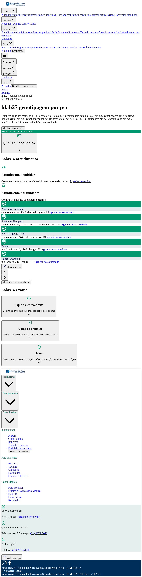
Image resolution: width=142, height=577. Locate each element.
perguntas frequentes (29, 516)
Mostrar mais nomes (13, 128)
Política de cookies (19, 451)
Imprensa (13, 441)
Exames (7, 11)
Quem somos (15, 438)
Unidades (6, 38)
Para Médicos (15, 487)
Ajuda (5, 44)
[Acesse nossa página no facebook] (9, 564)
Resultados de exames (23, 86)
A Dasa (12, 435)
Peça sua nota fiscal (49, 47)
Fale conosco (8, 47)
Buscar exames (28, 14)
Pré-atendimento (92, 47)
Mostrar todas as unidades (16, 282)
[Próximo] (4, 278)
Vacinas (7, 20)
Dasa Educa (14, 497)
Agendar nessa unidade (61, 212)
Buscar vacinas (28, 23)
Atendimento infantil (110, 32)
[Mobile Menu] (4, 55)
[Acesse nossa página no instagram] (4, 564)
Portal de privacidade (19, 448)
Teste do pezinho (89, 32)
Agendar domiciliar (80, 181)
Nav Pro (12, 493)
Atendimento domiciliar (14, 32)
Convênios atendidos (125, 14)
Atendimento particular (39, 32)
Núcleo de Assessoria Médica (24, 490)
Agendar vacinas (10, 23)
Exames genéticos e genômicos (53, 14)
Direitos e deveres (18, 475)
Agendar (6, 50)
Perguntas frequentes (27, 47)
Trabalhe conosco (18, 445)
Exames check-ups (80, 14)
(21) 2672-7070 (38, 533)
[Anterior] (4, 272)
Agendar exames (10, 14)
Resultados (18, 51)
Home (4, 89)
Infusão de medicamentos (66, 32)
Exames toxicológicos (102, 14)
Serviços (7, 29)
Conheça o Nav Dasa (71, 47)
